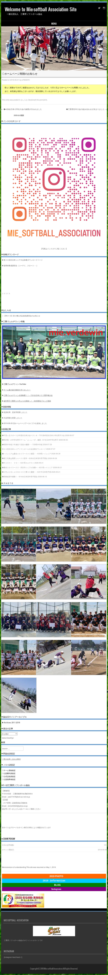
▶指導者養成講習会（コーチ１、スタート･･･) (19, 265)
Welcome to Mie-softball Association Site (40, 9)
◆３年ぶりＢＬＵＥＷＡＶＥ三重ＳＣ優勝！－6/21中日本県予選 (26, 472)
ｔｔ (8, 293)
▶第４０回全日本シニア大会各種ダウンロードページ (22, 260)
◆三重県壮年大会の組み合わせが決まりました (86, 109)
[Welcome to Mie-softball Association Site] (54, 48)
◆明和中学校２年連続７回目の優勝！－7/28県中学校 (22, 444)
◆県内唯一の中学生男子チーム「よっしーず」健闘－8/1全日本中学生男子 (30, 440)
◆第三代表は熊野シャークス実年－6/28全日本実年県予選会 (25, 458)
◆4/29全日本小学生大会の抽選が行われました (21, 109)
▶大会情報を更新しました (12, 418)
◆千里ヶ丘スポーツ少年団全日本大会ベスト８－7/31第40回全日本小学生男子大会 (33, 435)
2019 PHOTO (56, 876)
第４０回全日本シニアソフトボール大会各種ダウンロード (24, 449)
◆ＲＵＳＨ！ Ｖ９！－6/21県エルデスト (18, 462)
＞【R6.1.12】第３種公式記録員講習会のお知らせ (21, 315)
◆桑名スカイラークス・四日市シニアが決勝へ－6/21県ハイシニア (27, 467)
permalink (43, 100)
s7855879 (26, 80)
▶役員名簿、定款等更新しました (14, 412)
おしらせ (24, 100)
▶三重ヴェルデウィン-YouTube (14, 384)
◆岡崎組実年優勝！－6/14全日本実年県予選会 (19, 476)
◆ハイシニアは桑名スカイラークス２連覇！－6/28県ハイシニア (26, 453)
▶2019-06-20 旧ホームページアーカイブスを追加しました (24, 423)
